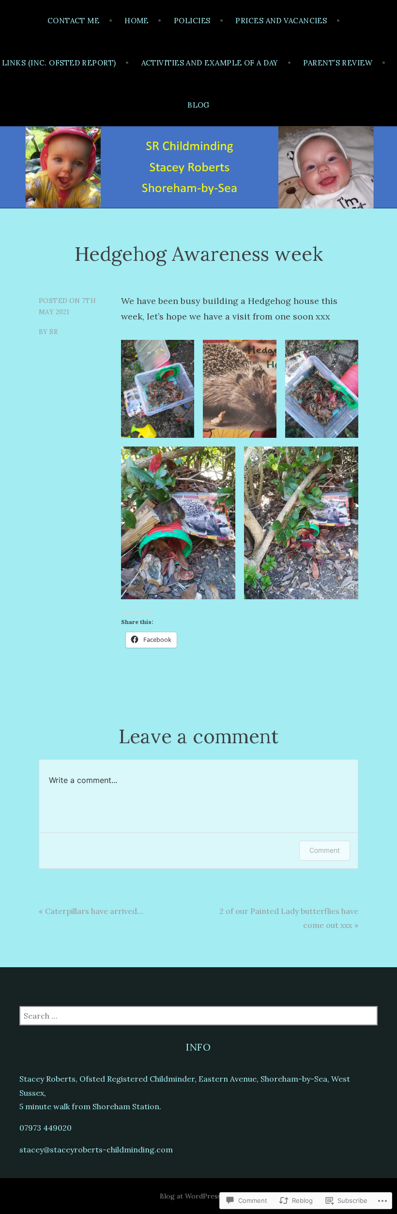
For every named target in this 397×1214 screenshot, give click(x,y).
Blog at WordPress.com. (199, 1196)
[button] (157, 389)
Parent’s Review (337, 62)
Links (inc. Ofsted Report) (59, 62)
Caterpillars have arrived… (94, 911)
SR (53, 332)
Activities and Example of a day (209, 62)
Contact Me (73, 20)
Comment (324, 850)
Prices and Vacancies (281, 20)
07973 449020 (45, 1128)
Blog (198, 105)
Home (136, 20)
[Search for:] (198, 1016)
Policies (192, 20)
